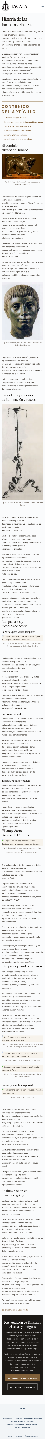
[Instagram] (24, 1408)
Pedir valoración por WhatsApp (22, 1378)
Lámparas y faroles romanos (15, 135)
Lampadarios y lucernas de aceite (17, 126)
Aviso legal (7, 1418)
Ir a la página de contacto (22, 1388)
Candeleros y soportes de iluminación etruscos (23, 122)
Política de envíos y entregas (22, 1421)
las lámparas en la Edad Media (15, 1310)
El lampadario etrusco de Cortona (17, 131)
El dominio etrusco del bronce (16, 118)
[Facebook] (21, 1408)
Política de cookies (22, 1428)
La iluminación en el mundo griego (18, 139)
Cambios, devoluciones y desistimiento (22, 1424)
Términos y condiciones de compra (28, 1418)
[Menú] (43, 7)
